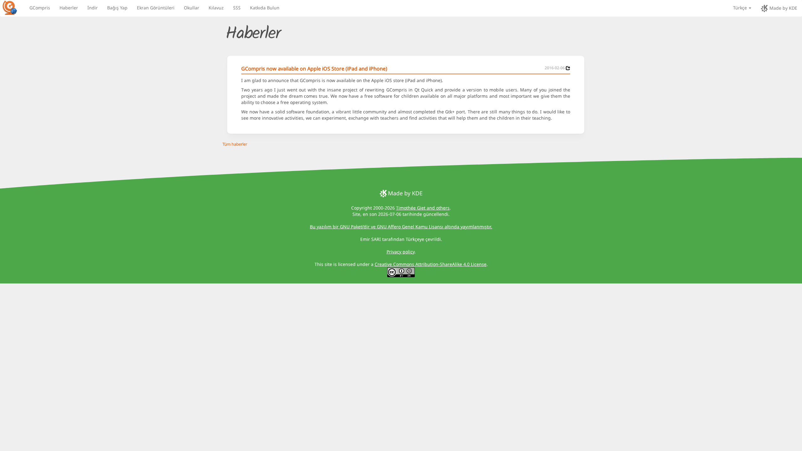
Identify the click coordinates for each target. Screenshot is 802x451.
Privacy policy (400, 252)
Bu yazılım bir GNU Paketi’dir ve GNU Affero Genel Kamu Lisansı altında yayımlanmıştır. (401, 227)
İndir (92, 8)
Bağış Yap (117, 8)
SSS (237, 8)
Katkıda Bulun (264, 8)
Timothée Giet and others (423, 208)
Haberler (69, 8)
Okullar (191, 8)
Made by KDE (782, 8)
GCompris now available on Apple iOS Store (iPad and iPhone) (314, 68)
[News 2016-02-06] (568, 68)
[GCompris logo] (13, 7)
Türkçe (740, 8)
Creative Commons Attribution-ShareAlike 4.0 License (431, 264)
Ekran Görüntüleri (155, 8)
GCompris (39, 8)
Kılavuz (216, 8)
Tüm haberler (234, 144)
